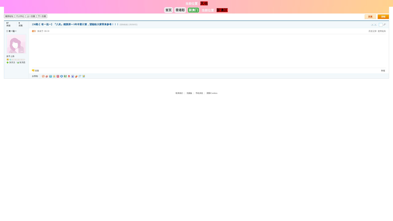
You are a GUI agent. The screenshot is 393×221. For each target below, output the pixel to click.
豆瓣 (65, 76)
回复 (370, 17)
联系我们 (179, 93)
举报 (383, 71)
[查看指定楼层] (384, 24)
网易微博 (69, 76)
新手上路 (10, 56)
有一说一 (13, 31)
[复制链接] (124, 24)
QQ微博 (50, 76)
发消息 (22, 62)
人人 (61, 76)
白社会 (80, 76)
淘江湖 (43, 76)
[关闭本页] (133, 24)
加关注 (12, 62)
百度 (72, 76)
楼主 (34, 31)
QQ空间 (54, 76)
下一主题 (42, 16)
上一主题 (31, 16)
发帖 (383, 17)
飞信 (83, 76)
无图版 (189, 93)
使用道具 (382, 31)
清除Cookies (211, 93)
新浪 (47, 76)
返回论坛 (9, 16)
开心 (58, 76)
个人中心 (20, 16)
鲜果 (76, 76)
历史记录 (373, 31)
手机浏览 (199, 93)
